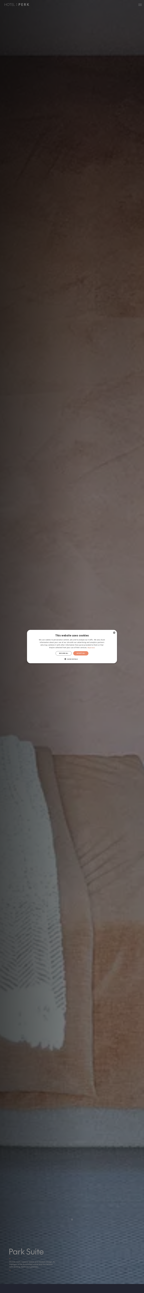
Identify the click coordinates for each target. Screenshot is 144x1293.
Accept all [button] (81, 653)
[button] (72, 659)
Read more (91, 648)
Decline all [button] (63, 653)
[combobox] (114, 633)
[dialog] (72, 646)
